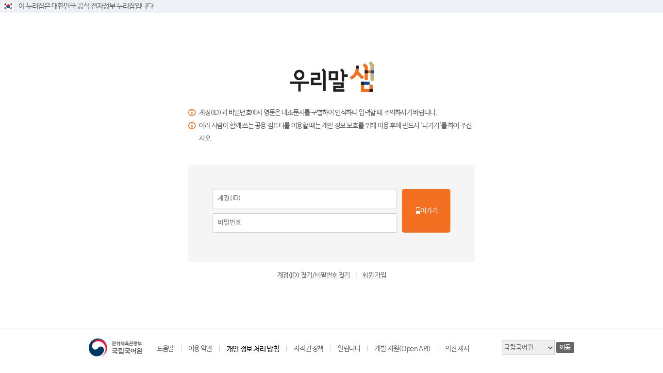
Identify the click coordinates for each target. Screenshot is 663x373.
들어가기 (426, 211)
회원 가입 (374, 275)
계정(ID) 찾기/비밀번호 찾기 (313, 275)
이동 (565, 347)
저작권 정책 (308, 349)
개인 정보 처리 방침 (253, 349)
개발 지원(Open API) (403, 349)
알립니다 (349, 349)
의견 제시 (457, 349)
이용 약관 (200, 349)
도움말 (165, 349)
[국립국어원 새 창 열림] (115, 347)
